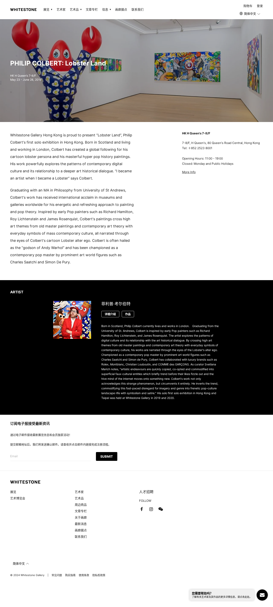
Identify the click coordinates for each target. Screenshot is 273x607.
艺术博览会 (17, 498)
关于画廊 (81, 517)
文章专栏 (92, 9)
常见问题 (57, 575)
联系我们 (137, 9)
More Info (189, 172)
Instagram (151, 509)
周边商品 (81, 505)
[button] (250, 14)
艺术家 (61, 9)
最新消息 (81, 524)
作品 (128, 314)
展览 (13, 492)
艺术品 (79, 498)
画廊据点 (121, 9)
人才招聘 (146, 492)
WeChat (160, 509)
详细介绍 (110, 314)
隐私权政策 (98, 575)
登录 (260, 6)
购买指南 (70, 575)
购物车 (247, 6)
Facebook (141, 509)
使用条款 (84, 575)
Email (14, 456)
